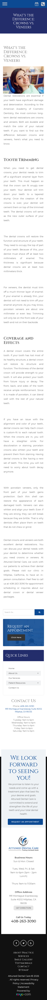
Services (23, 956)
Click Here (16, 637)
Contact (23, 966)
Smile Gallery (23, 959)
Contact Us (14, 688)
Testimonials (23, 963)
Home (11, 668)
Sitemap (23, 970)
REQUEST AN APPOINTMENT (25, 822)
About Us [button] (13, 673)
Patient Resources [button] (17, 683)
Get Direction (23, 908)
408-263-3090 (27, 706)
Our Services (14, 678)
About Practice (23, 952)
